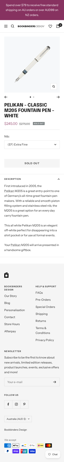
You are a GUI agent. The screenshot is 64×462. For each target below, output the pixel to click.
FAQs (39, 292)
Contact (9, 317)
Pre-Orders (43, 299)
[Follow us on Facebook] (8, 404)
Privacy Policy (45, 340)
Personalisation (14, 310)
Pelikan (9, 191)
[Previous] (5, 97)
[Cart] (58, 26)
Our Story (10, 296)
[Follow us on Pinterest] (24, 404)
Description (12, 179)
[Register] (54, 382)
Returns (41, 321)
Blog (7, 303)
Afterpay (10, 331)
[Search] (12, 26)
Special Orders (45, 307)
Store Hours (12, 324)
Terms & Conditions (43, 330)
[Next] (58, 97)
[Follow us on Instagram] (16, 404)
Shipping (42, 314)
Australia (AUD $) (16, 419)
